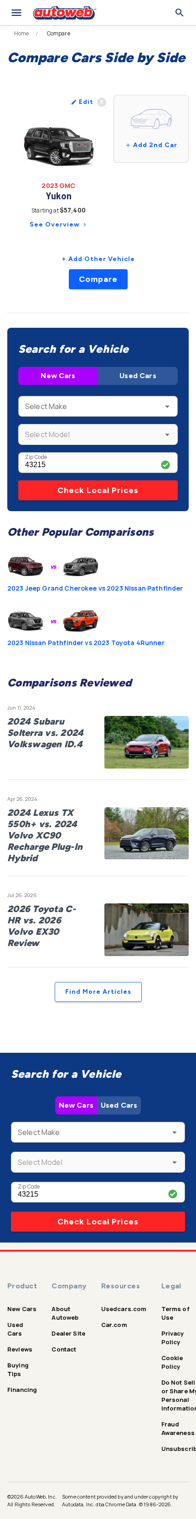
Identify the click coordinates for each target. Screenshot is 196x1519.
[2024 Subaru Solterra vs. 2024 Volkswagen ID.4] (146, 742)
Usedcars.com (124, 1309)
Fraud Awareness (178, 1428)
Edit (86, 102)
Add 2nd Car (155, 145)
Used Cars (137, 375)
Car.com (114, 1325)
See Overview (55, 224)
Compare (98, 279)
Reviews (19, 1349)
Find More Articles (98, 992)
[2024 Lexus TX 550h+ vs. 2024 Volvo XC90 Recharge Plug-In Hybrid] (146, 833)
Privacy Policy (172, 1337)
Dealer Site (68, 1333)
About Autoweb (65, 1313)
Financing (22, 1390)
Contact (64, 1349)
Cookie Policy (172, 1362)
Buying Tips (18, 1369)
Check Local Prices (98, 490)
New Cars (58, 375)
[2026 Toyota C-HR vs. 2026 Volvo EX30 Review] (146, 929)
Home (21, 33)
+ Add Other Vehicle (98, 259)
